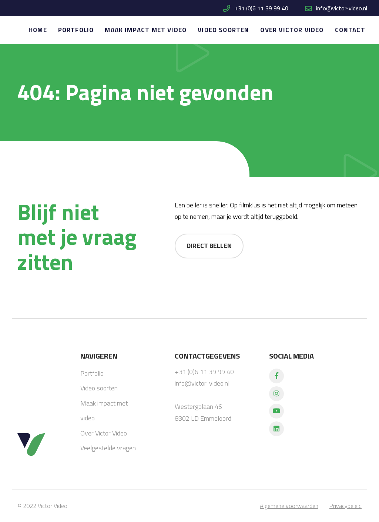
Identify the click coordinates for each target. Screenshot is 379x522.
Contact (350, 30)
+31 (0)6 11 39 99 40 (260, 8)
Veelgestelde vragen (108, 448)
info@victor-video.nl (341, 8)
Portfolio (76, 30)
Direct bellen (209, 246)
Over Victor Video (291, 30)
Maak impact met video (146, 30)
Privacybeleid (345, 505)
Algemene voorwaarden (289, 505)
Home (37, 30)
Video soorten (223, 30)
